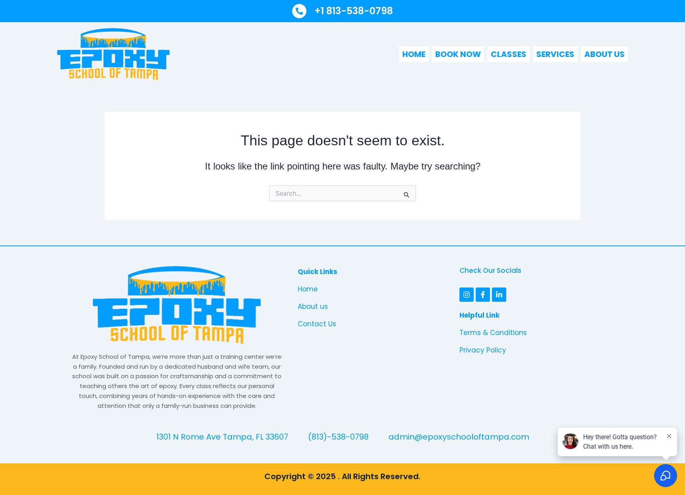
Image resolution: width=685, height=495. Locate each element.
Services (555, 54)
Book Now (458, 54)
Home (413, 54)
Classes (508, 54)
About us (604, 54)
